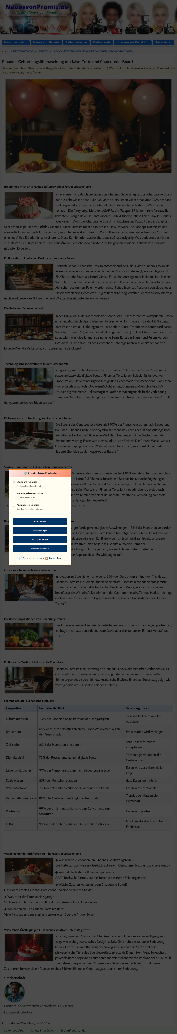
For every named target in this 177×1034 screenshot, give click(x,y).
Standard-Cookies (27, 481)
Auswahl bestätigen (40, 531)
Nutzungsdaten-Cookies (30, 493)
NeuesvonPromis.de (37, 6)
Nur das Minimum (40, 522)
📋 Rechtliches (53, 558)
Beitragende (101, 42)
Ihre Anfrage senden (73, 1030)
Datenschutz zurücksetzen (40, 549)
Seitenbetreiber (76, 42)
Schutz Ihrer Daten (42, 1030)
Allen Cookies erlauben (40, 540)
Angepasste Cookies (28, 504)
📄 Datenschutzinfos (30, 558)
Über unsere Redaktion (132, 42)
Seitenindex (163, 42)
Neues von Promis (46, 42)
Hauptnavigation (15, 42)
